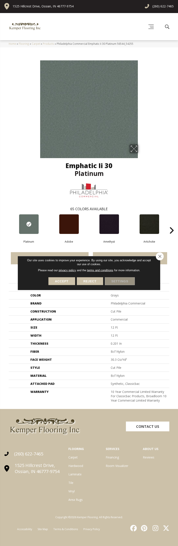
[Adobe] (69, 224)
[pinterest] (143, 528)
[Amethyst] (109, 224)
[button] (147, 426)
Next (171, 224)
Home (12, 43)
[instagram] (154, 528)
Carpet (36, 43)
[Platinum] (29, 224)
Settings (119, 281)
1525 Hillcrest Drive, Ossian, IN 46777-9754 (43, 6)
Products (48, 43)
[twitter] (165, 528)
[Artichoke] (149, 224)
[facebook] (133, 528)
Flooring (24, 43)
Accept (62, 281)
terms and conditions (100, 270)
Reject (90, 281)
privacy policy (67, 270)
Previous (6, 224)
